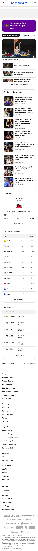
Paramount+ (6, 418)
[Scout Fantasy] (13, 530)
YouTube (5, 467)
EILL (8, 294)
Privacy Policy (7, 434)
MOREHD (10, 257)
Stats (34, 35)
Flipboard (5, 488)
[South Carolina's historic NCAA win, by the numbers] (8, 171)
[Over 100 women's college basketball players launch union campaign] (8, 147)
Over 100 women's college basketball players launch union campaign (24, 145)
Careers (5, 411)
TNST (8, 289)
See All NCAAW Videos (19, 85)
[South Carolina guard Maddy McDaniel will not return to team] (8, 135)
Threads (5, 485)
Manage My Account (9, 497)
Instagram (5, 474)
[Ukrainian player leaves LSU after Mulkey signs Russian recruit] (8, 101)
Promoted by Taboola (28, 363)
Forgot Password (8, 508)
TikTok (4, 471)
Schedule (25, 35)
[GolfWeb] (25, 530)
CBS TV (5, 422)
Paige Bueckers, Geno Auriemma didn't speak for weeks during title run (24, 110)
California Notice (8, 446)
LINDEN (9, 246)
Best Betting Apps (9, 388)
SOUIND (9, 252)
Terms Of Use (7, 430)
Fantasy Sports (7, 381)
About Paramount (8, 415)
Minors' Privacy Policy (10, 437)
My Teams (5, 504)
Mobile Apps (6, 399)
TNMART (10, 267)
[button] (2, 3)
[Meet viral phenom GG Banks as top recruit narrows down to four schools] (8, 123)
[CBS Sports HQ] (28, 514)
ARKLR (9, 262)
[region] (19, 48)
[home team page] (19, 206)
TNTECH (9, 273)
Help (4, 455)
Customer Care (7, 458)
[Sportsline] (26, 521)
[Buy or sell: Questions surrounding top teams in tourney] (8, 182)
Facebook (5, 478)
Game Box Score (19, 223)
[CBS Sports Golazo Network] (19, 518)
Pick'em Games (7, 377)
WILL (8, 241)
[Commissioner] (21, 525)
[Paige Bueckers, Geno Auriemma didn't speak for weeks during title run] (8, 112)
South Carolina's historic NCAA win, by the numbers (23, 169)
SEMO (9, 283)
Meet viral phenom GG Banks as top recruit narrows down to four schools (23, 123)
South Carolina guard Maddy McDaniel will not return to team (24, 133)
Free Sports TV (7, 385)
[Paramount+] (8, 525)
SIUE (8, 278)
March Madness (8, 395)
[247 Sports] (12, 521)
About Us (5, 407)
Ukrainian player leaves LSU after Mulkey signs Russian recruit (23, 99)
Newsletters (6, 501)
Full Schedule (19, 356)
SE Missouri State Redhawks (18, 211)
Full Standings (19, 300)
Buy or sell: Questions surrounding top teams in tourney (24, 180)
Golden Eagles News (11, 35)
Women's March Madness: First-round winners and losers (24, 158)
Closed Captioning (9, 442)
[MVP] (32, 525)
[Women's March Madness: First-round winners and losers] (8, 159)
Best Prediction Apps (10, 392)
